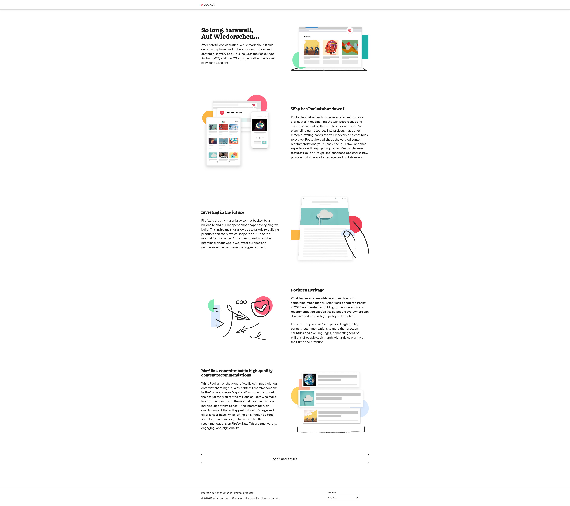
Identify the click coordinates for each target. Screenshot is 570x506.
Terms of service (271, 498)
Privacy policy (251, 498)
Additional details (285, 458)
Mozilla (228, 492)
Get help (237, 498)
